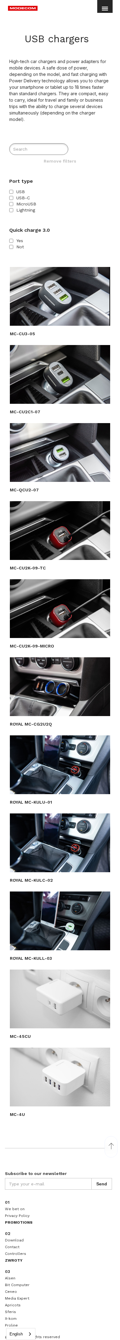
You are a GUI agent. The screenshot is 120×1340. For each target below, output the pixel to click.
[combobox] (20, 1334)
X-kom (11, 1318)
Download (14, 1240)
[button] (105, 10)
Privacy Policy (17, 1216)
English (16, 1334)
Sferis (10, 1312)
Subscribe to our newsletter (36, 1173)
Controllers (15, 1254)
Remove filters (60, 161)
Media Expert (17, 1298)
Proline (11, 1325)
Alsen (10, 1278)
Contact (12, 1247)
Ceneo (11, 1291)
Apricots (13, 1305)
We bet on (15, 1209)
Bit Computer (17, 1285)
